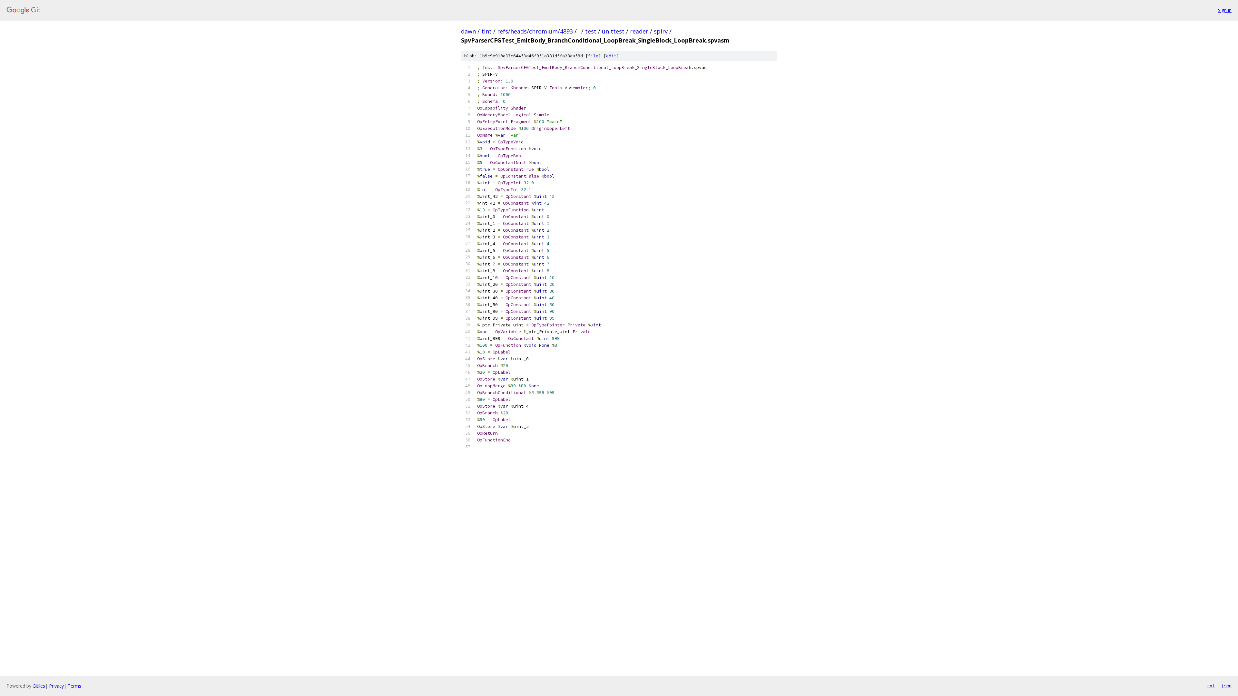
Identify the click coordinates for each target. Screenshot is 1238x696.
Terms (74, 686)
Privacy (56, 686)
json (1226, 686)
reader (639, 31)
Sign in (1225, 10)
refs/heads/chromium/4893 (535, 31)
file (593, 56)
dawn (468, 31)
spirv (661, 31)
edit (611, 56)
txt (1211, 686)
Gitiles (39, 686)
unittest (613, 31)
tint (486, 31)
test (590, 31)
